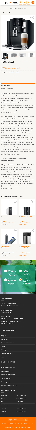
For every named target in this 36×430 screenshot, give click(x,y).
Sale (2, 357)
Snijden (3, 335)
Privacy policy (5, 382)
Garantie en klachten (8, 367)
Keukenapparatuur (7, 343)
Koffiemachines (22, 8)
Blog (28, 425)
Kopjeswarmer (5, 217)
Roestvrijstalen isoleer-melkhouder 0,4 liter (25, 246)
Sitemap (28, 427)
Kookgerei (4, 339)
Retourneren (5, 371)
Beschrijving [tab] (5, 85)
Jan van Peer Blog (7, 353)
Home (11, 8)
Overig (3, 350)
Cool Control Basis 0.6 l (25, 217)
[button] (2, 2)
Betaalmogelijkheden (8, 374)
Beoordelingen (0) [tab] (7, 89)
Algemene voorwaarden (9, 385)
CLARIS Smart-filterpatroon (5, 246)
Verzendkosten (6, 378)
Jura (15, 8)
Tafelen (3, 346)
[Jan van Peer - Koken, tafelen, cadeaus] (17, 2)
